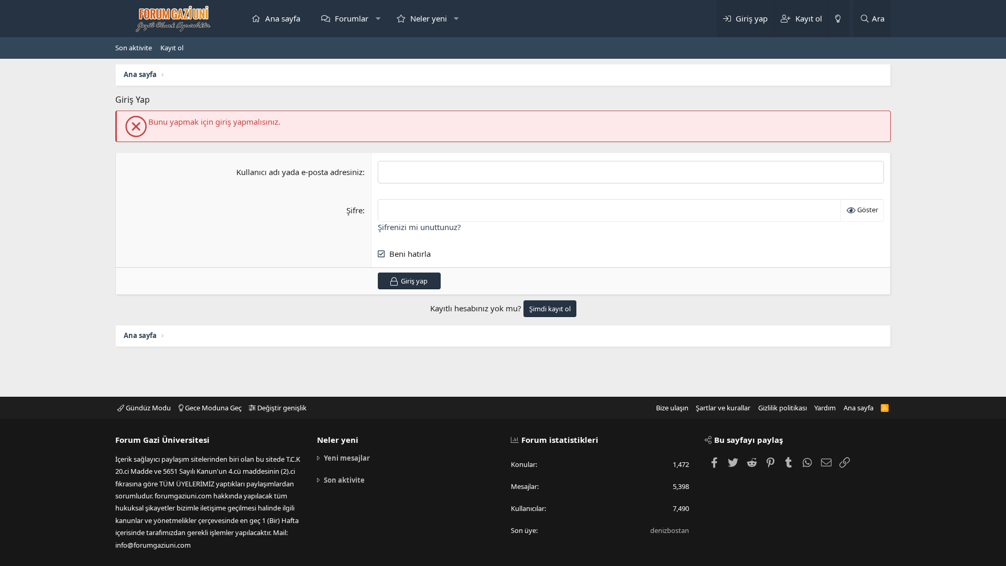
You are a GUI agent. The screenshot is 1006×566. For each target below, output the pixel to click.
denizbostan (669, 530)
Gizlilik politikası (782, 407)
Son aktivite (133, 47)
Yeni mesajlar (347, 458)
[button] (378, 18)
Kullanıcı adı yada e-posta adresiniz (299, 172)
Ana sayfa (282, 18)
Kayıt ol (171, 47)
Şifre (354, 210)
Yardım (825, 407)
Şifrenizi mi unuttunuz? (419, 227)
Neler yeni (428, 18)
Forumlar (351, 18)
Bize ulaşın (672, 407)
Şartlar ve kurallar (723, 407)
